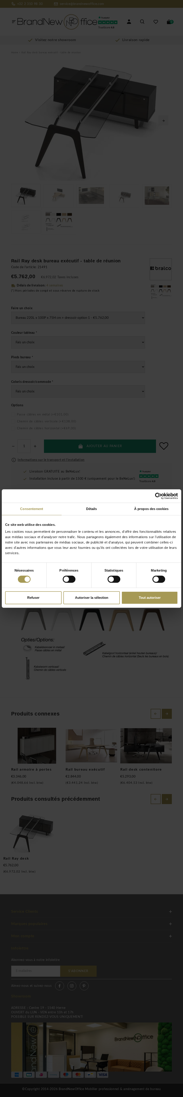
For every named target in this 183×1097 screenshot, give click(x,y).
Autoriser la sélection (91, 597)
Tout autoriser (150, 597)
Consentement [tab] (31, 509)
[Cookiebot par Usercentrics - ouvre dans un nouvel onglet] (158, 496)
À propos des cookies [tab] (151, 509)
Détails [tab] (91, 509)
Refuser (33, 597)
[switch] (69, 579)
